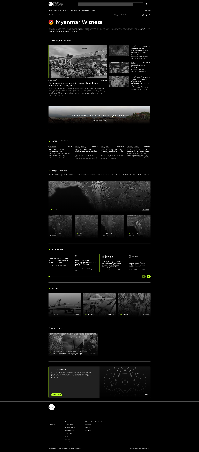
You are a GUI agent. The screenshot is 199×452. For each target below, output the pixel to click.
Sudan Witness (69, 430)
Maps (96, 15)
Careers (87, 427)
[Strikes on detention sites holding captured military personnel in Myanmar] (129, 52)
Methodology (114, 15)
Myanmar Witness (57, 15)
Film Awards (85, 10)
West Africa (68, 442)
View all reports (67, 40)
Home (50, 10)
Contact (93, 10)
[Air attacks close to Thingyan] (129, 68)
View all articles (64, 140)
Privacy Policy (52, 448)
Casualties (130, 146)
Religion (133, 62)
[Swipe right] (148, 276)
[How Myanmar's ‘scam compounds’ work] (60, 153)
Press (106, 15)
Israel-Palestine (69, 419)
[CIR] (62, 4)
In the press (52, 424)
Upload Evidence (124, 15)
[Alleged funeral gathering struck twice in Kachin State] (138, 153)
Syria (66, 436)
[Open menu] (147, 4)
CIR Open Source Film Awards (93, 422)
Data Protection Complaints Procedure (70, 448)
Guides (102, 15)
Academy (88, 424)
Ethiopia (67, 439)
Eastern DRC (68, 433)
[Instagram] (143, 15)
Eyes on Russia (69, 424)
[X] (149, 15)
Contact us (88, 430)
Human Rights (52, 80)
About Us (87, 419)
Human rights (52, 146)
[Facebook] (146, 15)
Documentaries (75, 10)
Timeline (90, 15)
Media (102, 146)
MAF (107, 146)
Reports (67, 15)
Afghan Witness (69, 422)
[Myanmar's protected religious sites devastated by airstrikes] (129, 83)
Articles (73, 15)
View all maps (63, 170)
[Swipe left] (144, 276)
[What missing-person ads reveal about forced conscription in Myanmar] (78, 70)
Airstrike (133, 46)
